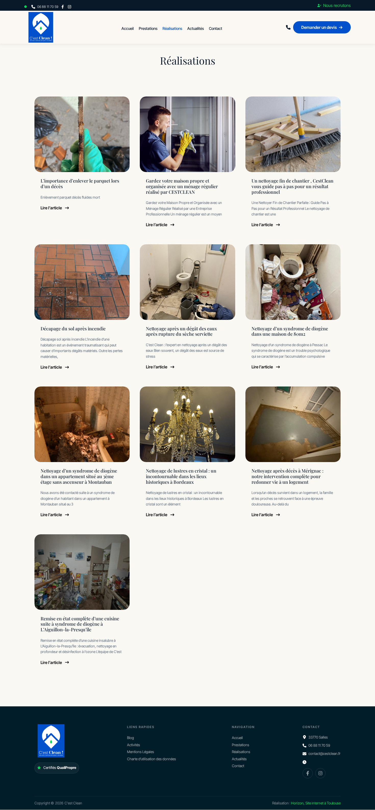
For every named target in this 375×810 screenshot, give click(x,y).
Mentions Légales (140, 751)
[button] (26, 6)
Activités (133, 745)
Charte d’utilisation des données (151, 759)
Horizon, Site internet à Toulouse (316, 803)
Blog (130, 738)
